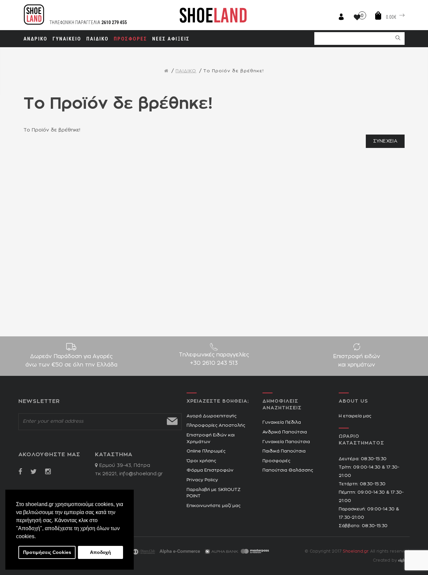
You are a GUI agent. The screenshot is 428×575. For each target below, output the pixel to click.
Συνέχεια (385, 141)
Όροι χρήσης (201, 461)
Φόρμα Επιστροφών (210, 470)
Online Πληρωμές (206, 451)
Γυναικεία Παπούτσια (286, 442)
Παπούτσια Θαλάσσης (287, 470)
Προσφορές (276, 461)
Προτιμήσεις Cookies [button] (47, 552)
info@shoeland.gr (141, 474)
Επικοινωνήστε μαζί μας (213, 506)
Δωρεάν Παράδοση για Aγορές (71, 360)
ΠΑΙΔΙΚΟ (186, 71)
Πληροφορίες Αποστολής (216, 425)
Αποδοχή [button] (100, 552)
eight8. (404, 560)
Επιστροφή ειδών (356, 360)
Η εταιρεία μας (355, 416)
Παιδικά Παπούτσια (284, 451)
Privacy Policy (202, 480)
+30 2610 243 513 (214, 363)
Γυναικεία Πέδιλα (281, 422)
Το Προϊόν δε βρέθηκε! (233, 71)
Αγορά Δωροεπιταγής (211, 416)
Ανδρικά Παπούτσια (284, 432)
